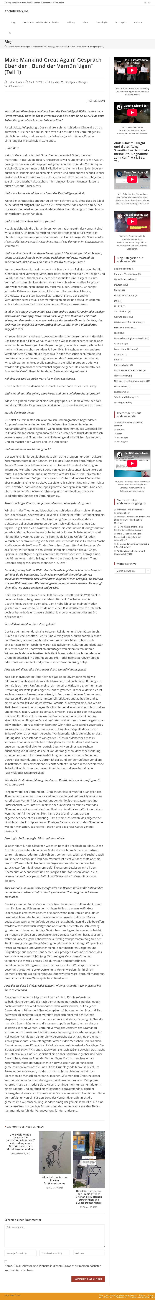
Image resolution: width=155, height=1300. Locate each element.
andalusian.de (16, 10)
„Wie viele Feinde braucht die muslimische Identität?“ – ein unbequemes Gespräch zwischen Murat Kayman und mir (21, 1142)
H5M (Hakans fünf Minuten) (128, 322)
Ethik (116, 300)
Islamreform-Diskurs (124, 349)
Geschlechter (120, 311)
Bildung (120, 429)
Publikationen (121, 1297)
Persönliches (120, 386)
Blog (101, 1295)
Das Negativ (122, 441)
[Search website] (10, 33)
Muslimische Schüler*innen (128, 370)
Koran (117, 359)
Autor (101, 1297)
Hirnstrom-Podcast (123, 327)
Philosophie (120, 391)
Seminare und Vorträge (139, 1297)
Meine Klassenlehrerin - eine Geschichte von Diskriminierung (128, 528)
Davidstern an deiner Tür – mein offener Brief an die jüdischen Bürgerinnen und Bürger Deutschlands (89, 1197)
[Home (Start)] (6, 46)
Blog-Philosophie (122, 268)
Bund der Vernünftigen (63, 82)
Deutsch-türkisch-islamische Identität (128, 424)
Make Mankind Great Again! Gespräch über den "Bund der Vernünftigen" (128, 536)
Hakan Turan (15, 82)
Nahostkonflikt (121, 375)
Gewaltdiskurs (121, 316)
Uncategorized (121, 402)
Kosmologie (122, 437)
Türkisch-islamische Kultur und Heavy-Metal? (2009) (129, 552)
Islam (117, 332)
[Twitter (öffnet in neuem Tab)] (145, 2)
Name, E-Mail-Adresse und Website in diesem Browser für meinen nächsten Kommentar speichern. (53, 1268)
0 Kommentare (16, 86)
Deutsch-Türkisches (124, 279)
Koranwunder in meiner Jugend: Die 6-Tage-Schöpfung (131, 545)
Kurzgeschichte (122, 365)
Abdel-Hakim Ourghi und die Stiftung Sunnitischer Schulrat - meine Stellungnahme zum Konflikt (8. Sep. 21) (131, 152)
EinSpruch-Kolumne (124, 295)
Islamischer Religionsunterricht (130, 338)
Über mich (108, 1297)
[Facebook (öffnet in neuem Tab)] (148, 2)
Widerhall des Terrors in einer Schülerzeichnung (55, 1180)
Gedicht (118, 306)
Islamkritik (119, 343)
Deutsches (119, 284)
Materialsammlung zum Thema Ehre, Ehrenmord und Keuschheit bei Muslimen (132, 519)
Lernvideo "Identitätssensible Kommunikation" (128, 511)
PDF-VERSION (96, 100)
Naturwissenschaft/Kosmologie (130, 381)
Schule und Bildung (124, 397)
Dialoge (82, 82)
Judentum (119, 354)
